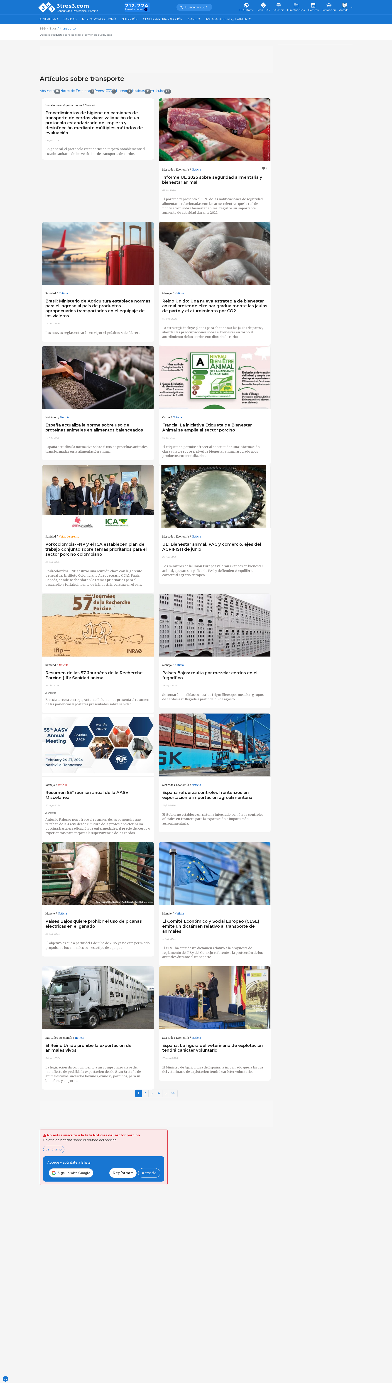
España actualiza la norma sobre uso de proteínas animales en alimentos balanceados (94, 427)
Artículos (160, 91)
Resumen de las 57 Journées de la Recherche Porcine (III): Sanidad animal (94, 675)
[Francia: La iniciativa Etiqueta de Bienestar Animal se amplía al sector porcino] (215, 377)
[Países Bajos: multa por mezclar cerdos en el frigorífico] (215, 625)
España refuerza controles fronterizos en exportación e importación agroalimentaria (207, 795)
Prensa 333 (104, 91)
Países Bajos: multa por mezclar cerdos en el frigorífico (209, 675)
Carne (166, 417)
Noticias (140, 91)
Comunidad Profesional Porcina (77, 11)
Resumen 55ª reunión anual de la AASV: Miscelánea (87, 795)
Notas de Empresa (76, 91)
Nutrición (129, 19)
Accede (149, 1172)
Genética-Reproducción (162, 19)
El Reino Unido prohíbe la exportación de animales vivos (88, 1048)
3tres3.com (72, 6)
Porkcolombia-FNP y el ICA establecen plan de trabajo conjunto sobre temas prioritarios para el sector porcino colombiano (96, 549)
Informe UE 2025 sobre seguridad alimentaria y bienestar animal (212, 180)
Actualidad (48, 19)
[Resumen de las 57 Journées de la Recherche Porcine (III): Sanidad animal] (98, 625)
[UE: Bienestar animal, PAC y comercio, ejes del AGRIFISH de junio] (215, 496)
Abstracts (49, 91)
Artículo (64, 665)
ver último (54, 1149)
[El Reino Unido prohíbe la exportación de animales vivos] (98, 997)
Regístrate (123, 1172)
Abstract (90, 105)
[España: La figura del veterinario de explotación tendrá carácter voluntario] (215, 997)
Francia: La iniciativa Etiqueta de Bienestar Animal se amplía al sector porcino (207, 427)
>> (173, 1093)
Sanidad (70, 19)
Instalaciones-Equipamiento (228, 19)
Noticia (196, 169)
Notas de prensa (69, 536)
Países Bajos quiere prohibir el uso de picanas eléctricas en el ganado (93, 924)
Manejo (194, 19)
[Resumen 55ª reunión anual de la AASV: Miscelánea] (98, 745)
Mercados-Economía (99, 19)
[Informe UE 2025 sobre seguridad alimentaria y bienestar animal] (215, 129)
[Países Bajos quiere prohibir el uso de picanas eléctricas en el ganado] (98, 873)
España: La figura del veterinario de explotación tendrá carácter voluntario (212, 1048)
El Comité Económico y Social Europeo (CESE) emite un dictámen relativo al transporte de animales (210, 926)
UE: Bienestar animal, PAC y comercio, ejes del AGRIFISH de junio (211, 547)
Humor (123, 91)
